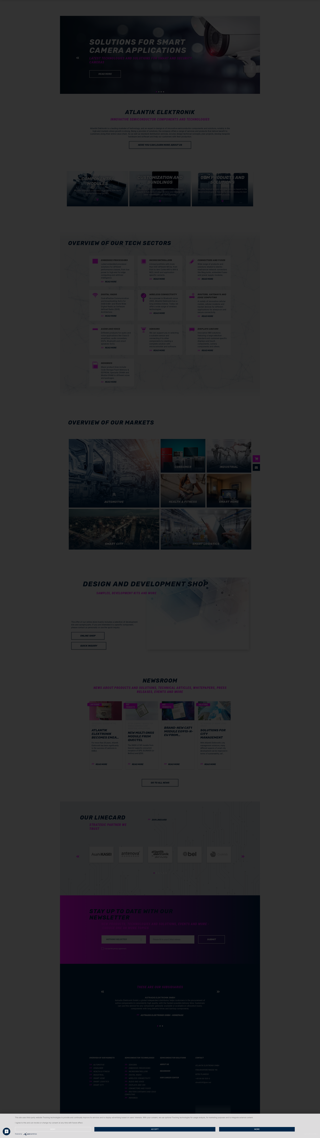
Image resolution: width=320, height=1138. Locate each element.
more (257, 1129)
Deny (52, 1129)
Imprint (306, 1134)
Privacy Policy (313, 1134)
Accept (155, 1129)
